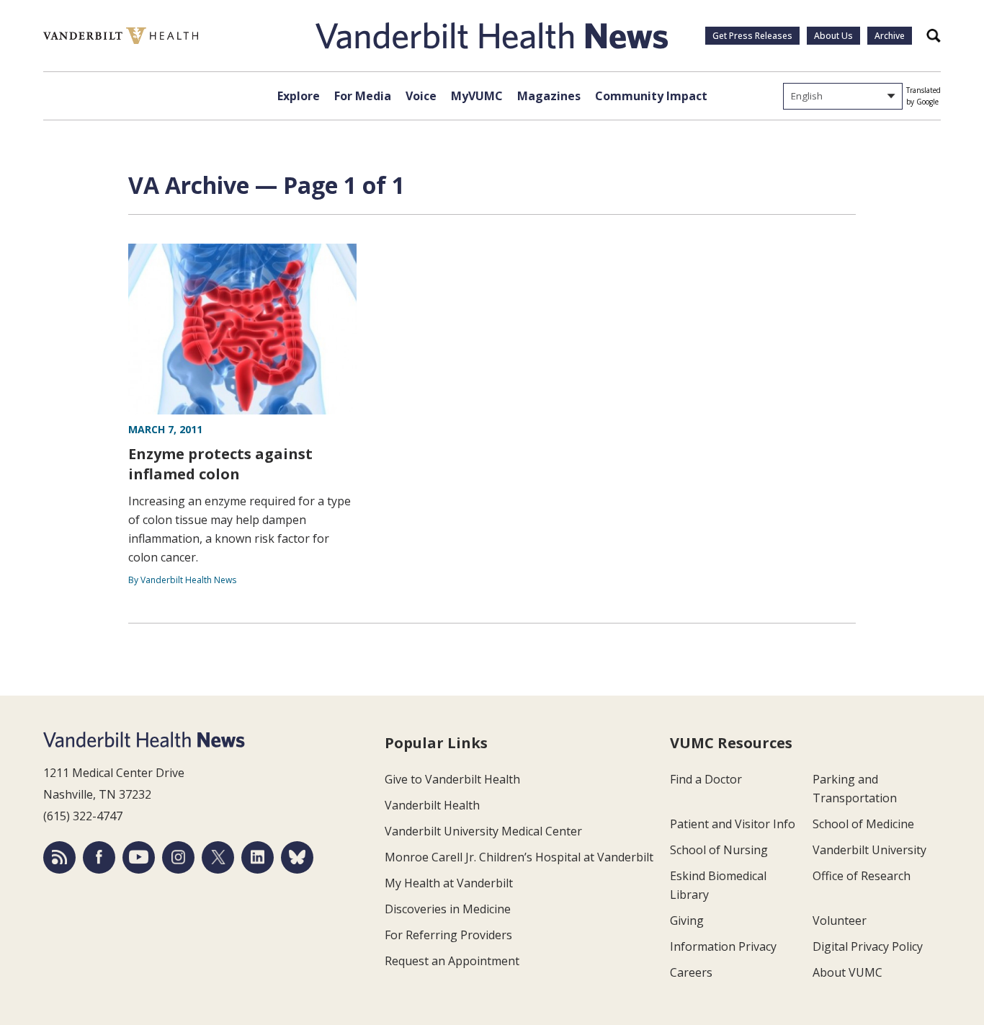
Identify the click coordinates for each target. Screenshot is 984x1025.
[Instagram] (178, 857)
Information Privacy (723, 946)
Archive (890, 36)
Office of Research (862, 876)
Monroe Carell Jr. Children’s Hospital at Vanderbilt (519, 857)
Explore (298, 96)
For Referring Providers (448, 935)
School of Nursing (719, 850)
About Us (833, 36)
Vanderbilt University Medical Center (483, 831)
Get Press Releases (752, 36)
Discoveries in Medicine (448, 909)
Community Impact (651, 96)
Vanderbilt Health (432, 805)
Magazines (549, 96)
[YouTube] (138, 857)
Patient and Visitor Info (732, 824)
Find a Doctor (706, 779)
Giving (687, 920)
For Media (362, 96)
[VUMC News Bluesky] (297, 857)
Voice (421, 96)
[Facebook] (99, 857)
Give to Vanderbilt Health (452, 779)
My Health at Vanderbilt (449, 883)
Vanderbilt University (869, 850)
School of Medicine (863, 824)
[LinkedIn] (257, 857)
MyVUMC (477, 96)
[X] (218, 857)
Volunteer (840, 920)
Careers (691, 972)
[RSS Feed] (59, 857)
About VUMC (847, 972)
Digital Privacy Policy (868, 946)
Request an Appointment (452, 961)
